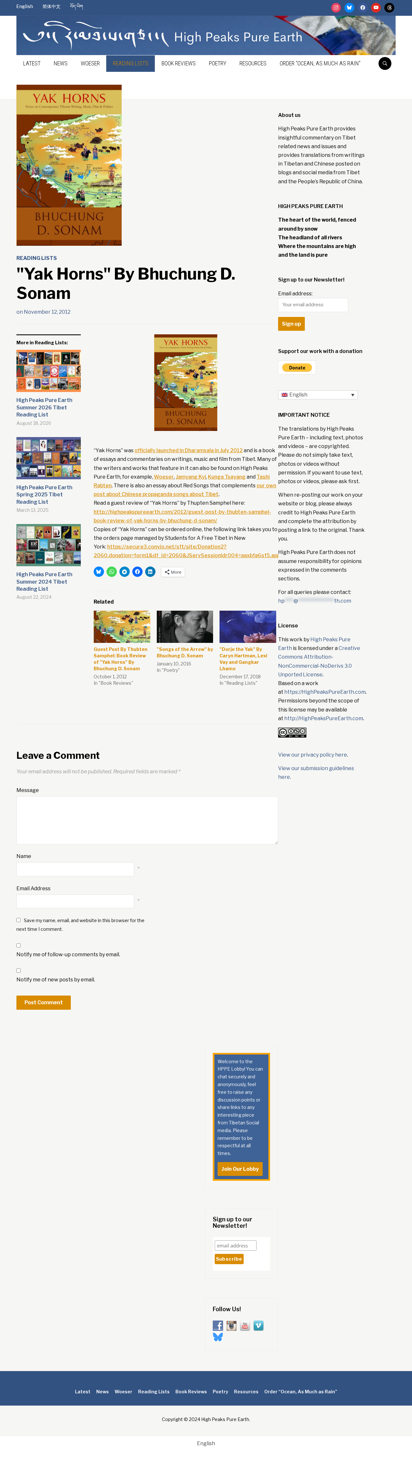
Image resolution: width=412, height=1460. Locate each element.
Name (23, 856)
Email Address (33, 888)
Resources (253, 63)
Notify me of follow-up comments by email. (68, 954)
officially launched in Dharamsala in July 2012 (189, 450)
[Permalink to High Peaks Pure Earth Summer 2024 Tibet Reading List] (48, 547)
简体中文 (51, 6)
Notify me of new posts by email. (55, 980)
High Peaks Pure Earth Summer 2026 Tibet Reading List (44, 407)
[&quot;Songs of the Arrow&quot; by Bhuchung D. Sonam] (185, 627)
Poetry (217, 63)
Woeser (90, 63)
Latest (32, 63)
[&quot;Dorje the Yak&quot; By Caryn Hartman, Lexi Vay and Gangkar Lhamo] (248, 627)
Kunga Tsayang (227, 477)
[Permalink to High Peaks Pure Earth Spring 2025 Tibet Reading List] (48, 460)
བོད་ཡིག (76, 6)
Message (27, 790)
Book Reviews (179, 63)
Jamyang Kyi (191, 477)
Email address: (295, 294)
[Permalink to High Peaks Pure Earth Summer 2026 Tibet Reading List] (48, 373)
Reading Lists (130, 63)
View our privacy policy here (312, 755)
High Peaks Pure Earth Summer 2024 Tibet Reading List (44, 581)
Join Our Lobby (240, 1169)
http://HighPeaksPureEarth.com (323, 718)
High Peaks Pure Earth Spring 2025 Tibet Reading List (44, 494)
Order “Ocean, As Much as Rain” (320, 63)
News (61, 63)
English (24, 6)
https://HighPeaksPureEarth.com (325, 692)
